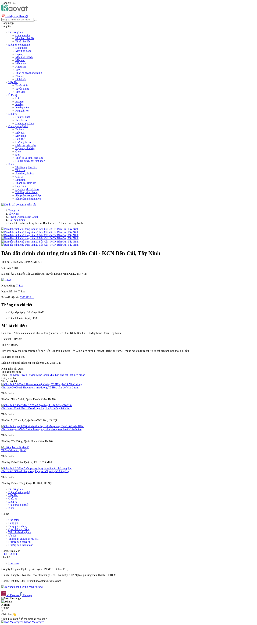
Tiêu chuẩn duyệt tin (19, 532)
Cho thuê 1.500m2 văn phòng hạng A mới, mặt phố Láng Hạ (35, 471)
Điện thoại (21, 47)
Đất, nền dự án (16, 219)
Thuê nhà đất (22, 41)
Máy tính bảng (23, 50)
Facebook (13, 563)
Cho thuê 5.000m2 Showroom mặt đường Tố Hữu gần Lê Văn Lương (40, 387)
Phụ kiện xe (21, 110)
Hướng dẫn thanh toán (20, 544)
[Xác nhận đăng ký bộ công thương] (22, 586)
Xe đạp (19, 104)
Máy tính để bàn (24, 57)
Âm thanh (20, 66)
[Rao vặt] (14, 11)
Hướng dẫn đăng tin (19, 541)
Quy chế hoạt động (19, 529)
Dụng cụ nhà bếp (24, 148)
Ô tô (17, 98)
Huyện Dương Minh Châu (23, 216)
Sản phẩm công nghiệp (28, 195)
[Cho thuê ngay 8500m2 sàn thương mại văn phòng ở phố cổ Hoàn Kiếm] (42, 426)
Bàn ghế (20, 138)
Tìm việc (20, 91)
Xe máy (19, 101)
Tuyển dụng (22, 88)
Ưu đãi (12, 535)
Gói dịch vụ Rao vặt (16, 16)
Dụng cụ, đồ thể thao (27, 189)
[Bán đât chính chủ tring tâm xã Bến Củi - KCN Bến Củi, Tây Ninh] (39, 228)
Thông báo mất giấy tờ (13, 450)
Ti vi (17, 69)
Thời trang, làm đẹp (26, 167)
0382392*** (27, 297)
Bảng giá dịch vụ (17, 526)
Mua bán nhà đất (24, 38)
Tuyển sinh (21, 85)
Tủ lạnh (19, 129)
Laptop (19, 54)
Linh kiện (20, 79)
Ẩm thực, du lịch (24, 173)
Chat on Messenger (33, 621)
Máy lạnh (20, 135)
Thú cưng (20, 170)
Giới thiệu (13, 519)
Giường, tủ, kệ (23, 142)
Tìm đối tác (21, 120)
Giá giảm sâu (22, 35)
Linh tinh (20, 179)
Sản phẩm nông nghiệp (28, 198)
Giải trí (19, 176)
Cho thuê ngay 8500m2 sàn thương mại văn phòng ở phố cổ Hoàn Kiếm (41, 429)
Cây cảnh (20, 186)
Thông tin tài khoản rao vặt (23, 538)
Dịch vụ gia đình (24, 123)
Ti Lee (19, 285)
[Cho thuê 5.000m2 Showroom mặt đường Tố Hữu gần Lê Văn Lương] (41, 384)
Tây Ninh (13, 213)
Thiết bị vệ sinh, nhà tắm (29, 157)
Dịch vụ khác (22, 116)
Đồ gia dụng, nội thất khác (30, 160)
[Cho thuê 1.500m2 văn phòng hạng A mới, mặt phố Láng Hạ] (36, 468)
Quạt (18, 151)
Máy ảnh (20, 60)
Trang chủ (14, 210)
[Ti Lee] (6, 279)
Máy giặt (20, 132)
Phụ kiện (20, 76)
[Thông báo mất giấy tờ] (15, 447)
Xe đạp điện (22, 107)
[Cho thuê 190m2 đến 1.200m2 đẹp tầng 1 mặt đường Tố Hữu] (36, 405)
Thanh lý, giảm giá (25, 182)
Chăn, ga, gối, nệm (25, 145)
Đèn (17, 154)
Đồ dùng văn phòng (26, 192)
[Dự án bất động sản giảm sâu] (18, 204)
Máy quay (21, 63)
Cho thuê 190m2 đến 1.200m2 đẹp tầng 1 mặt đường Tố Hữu (35, 408)
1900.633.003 (9, 554)
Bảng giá (13, 522)
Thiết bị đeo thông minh (28, 72)
